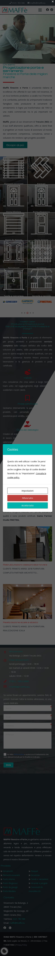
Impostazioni (27, 490)
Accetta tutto (28, 505)
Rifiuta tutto (27, 498)
